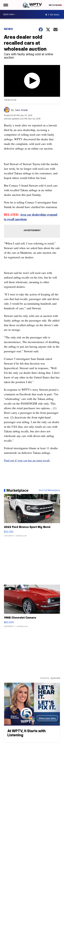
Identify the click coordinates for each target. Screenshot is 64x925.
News (8, 29)
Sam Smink (21, 110)
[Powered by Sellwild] (55, 678)
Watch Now (54, 5)
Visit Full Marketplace (49, 490)
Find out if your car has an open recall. (27, 460)
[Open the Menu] (5, 5)
